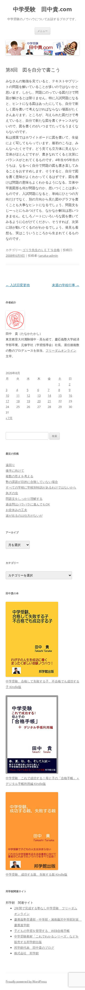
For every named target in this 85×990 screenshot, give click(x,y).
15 (60, 395)
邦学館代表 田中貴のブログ (34, 947)
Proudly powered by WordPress (26, 981)
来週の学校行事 (65, 285)
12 (28, 395)
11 (18, 395)
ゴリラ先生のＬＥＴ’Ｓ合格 (41, 250)
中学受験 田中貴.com (42, 9)
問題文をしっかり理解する (24, 499)
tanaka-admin (48, 255)
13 (39, 395)
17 (7, 401)
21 (49, 401)
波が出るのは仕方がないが (24, 515)
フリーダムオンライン (61, 350)
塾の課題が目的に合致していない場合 (32, 482)
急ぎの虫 (12, 493)
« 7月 (9, 418)
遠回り (10, 465)
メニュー (42, 31)
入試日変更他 (18, 285)
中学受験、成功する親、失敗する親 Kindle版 (36, 874)
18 (18, 401)
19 (28, 401)
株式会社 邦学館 (26, 953)
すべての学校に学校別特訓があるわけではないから (41, 487)
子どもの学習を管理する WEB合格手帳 (42, 931)
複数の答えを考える (19, 476)
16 (70, 395)
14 (49, 395)
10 (7, 395)
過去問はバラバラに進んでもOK (28, 504)
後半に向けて (15, 470)
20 (39, 401)
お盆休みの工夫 (16, 510)
